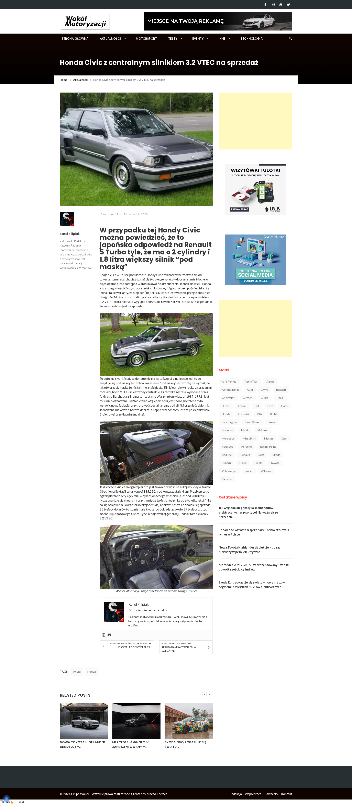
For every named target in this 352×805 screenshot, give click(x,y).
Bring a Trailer (187, 591)
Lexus (271, 422)
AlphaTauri (251, 381)
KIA (259, 414)
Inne (222, 38)
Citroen (248, 397)
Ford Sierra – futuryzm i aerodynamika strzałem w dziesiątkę (179, 647)
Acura (77, 671)
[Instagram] (273, 4)
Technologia (252, 38)
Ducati (226, 406)
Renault (245, 454)
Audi (250, 389)
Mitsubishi (249, 438)
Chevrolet (228, 397)
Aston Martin (230, 389)
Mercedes (228, 438)
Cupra (264, 397)
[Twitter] (288, 4)
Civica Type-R (140, 514)
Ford (270, 406)
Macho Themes (157, 794)
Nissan (268, 438)
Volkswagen (229, 471)
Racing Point (268, 446)
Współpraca (253, 794)
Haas (284, 406)
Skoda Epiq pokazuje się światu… (185, 744)
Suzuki (243, 463)
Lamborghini (229, 422)
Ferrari (242, 406)
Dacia (280, 397)
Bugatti (281, 389)
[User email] (109, 635)
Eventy (198, 38)
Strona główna (75, 38)
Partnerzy (271, 794)
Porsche (246, 446)
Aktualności (110, 38)
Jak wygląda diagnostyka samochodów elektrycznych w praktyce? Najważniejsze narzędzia (248, 512)
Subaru (226, 463)
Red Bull (227, 454)
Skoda (276, 454)
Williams (266, 471)
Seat (261, 454)
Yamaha (227, 479)
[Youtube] (280, 4)
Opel (284, 438)
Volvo (249, 471)
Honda (91, 671)
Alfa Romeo (229, 381)
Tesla (258, 463)
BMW (264, 389)
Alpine (270, 381)
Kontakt (286, 794)
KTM (273, 414)
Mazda (245, 430)
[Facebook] (265, 4)
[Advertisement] (255, 121)
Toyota (274, 463)
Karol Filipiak (70, 234)
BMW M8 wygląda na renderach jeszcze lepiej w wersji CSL (130, 645)
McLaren (262, 430)
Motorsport (146, 38)
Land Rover (252, 422)
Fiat (257, 406)
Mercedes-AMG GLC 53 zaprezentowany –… (131, 744)
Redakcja (236, 794)
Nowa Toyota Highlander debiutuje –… (82, 744)
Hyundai (243, 414)
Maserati (227, 430)
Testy (172, 38)
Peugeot (227, 446)
